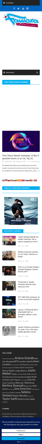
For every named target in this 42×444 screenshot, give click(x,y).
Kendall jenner (8, 377)
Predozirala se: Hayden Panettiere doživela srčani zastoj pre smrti (27, 284)
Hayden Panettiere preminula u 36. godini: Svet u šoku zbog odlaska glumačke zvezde (28, 329)
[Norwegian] (35, 180)
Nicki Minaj (11, 389)
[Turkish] (22, 180)
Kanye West (19, 374)
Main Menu (10, 72)
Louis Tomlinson (8, 383)
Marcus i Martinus (25, 382)
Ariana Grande (24, 358)
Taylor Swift (9, 399)
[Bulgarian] (14, 180)
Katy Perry (34, 374)
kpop (29, 376)
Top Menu (10, 3)
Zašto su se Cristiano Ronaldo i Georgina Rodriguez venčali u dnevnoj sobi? (28, 269)
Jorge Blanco (21, 370)
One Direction (22, 388)
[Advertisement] (21, 49)
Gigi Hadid (11, 367)
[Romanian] (17, 180)
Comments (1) (35, 161)
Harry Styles (8, 370)
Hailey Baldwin (19, 367)
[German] (6, 180)
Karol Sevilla (27, 374)
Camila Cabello (26, 361)
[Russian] (27, 180)
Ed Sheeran (24, 365)
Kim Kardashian (20, 377)
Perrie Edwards (35, 389)
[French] (25, 180)
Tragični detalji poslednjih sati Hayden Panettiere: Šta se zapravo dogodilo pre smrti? (28, 239)
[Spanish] (19, 180)
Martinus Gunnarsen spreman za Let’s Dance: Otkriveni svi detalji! (28, 254)
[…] (37, 171)
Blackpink (10, 361)
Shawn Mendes (19, 395)
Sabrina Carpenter (15, 393)
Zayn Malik (30, 399)
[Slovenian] (9, 180)
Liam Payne (15, 379)
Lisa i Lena (23, 380)
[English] (3, 180)
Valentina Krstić (21, 161)
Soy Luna (30, 396)
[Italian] (33, 180)
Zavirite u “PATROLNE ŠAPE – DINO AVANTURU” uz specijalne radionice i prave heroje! (28, 313)
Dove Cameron (14, 365)
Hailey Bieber (29, 368)
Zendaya (5, 402)
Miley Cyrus (28, 386)
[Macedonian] (11, 180)
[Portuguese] (30, 180)
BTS (16, 361)
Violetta (21, 399)
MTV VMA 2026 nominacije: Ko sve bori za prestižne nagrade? (29, 298)
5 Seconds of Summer (8, 358)
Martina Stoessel (12, 385)
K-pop (13, 374)
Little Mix (31, 379)
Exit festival (32, 365)
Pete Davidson (6, 392)
